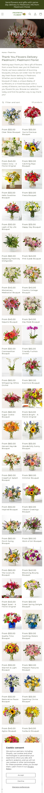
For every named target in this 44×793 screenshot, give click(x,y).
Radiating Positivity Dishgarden (11, 260)
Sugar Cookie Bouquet (8, 416)
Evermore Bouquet (31, 383)
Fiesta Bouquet (29, 195)
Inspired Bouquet (10, 509)
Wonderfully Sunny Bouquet (31, 447)
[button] (30, 14)
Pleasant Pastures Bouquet (30, 669)
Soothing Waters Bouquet (30, 637)
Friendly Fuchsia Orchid (30, 352)
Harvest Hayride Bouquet (9, 447)
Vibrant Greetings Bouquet (30, 510)
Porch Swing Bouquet (8, 542)
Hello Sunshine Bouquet (9, 196)
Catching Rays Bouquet (29, 165)
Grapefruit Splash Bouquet (10, 479)
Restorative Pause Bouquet (10, 700)
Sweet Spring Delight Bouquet (32, 605)
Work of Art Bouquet (32, 541)
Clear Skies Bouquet (11, 132)
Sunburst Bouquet (30, 731)
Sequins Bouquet (10, 322)
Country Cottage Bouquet (30, 291)
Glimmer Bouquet (30, 478)
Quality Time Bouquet (8, 637)
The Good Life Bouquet (8, 574)
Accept (21, 775)
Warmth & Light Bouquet (9, 669)
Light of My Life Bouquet (9, 228)
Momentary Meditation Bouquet (11, 291)
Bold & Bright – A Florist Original (30, 416)
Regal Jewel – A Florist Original (9, 605)
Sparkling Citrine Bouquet (30, 700)
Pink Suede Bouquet (31, 259)
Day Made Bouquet (31, 322)
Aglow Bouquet (9, 731)
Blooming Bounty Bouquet (30, 574)
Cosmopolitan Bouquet (8, 352)
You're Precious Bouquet (29, 133)
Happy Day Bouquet (31, 227)
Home (4, 52)
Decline (21, 781)
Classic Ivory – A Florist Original (9, 165)
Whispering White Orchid (10, 384)
